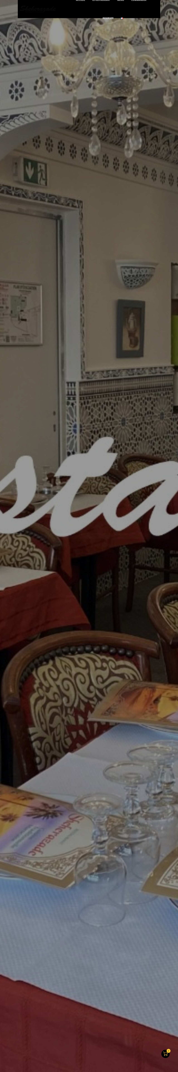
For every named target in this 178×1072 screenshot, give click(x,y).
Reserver (108, 18)
